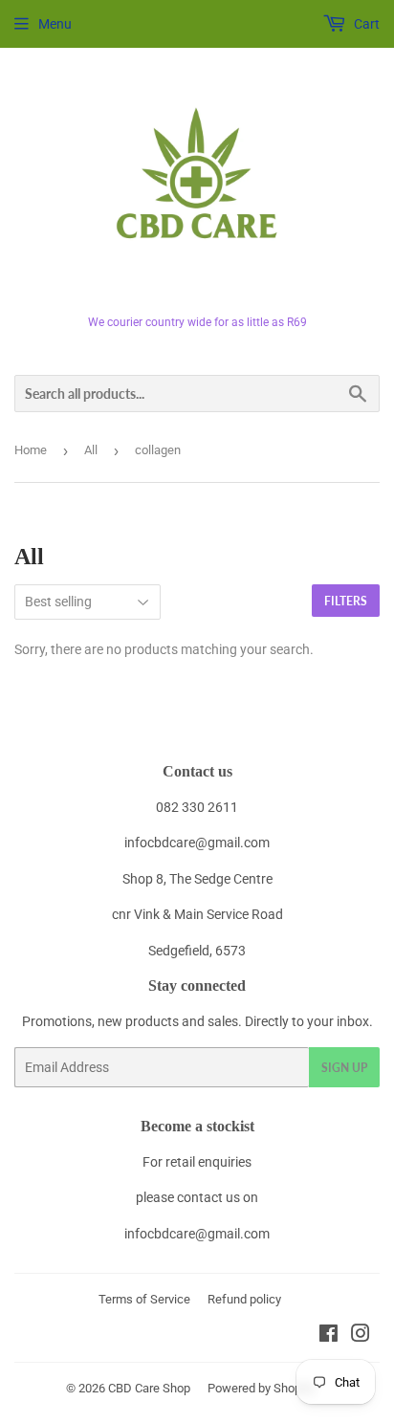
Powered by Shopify (261, 1388)
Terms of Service (144, 1299)
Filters (345, 601)
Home (30, 450)
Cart (365, 24)
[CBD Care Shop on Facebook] (328, 1336)
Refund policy (244, 1299)
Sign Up (344, 1068)
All (91, 450)
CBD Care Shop (149, 1388)
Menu (55, 24)
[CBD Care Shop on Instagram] (360, 1336)
